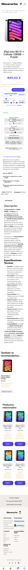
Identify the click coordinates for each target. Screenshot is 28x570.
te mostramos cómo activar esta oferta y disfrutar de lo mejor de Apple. (14, 167)
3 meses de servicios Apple (12, 156)
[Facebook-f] (15, 563)
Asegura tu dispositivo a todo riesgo (13, 177)
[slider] (13, 123)
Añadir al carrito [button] (6, 391)
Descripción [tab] (8, 200)
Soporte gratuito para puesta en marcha (14, 185)
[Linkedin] (18, 563)
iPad (11, 10)
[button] (22, 19)
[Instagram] (9, 563)
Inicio (3, 10)
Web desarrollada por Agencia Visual (14, 559)
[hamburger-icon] (24, 4)
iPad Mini (15, 10)
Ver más (19, 143)
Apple (7, 10)
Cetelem (5, 112)
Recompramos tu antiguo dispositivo (11, 181)
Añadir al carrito (18, 90)
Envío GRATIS (8, 173)
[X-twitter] (12, 563)
